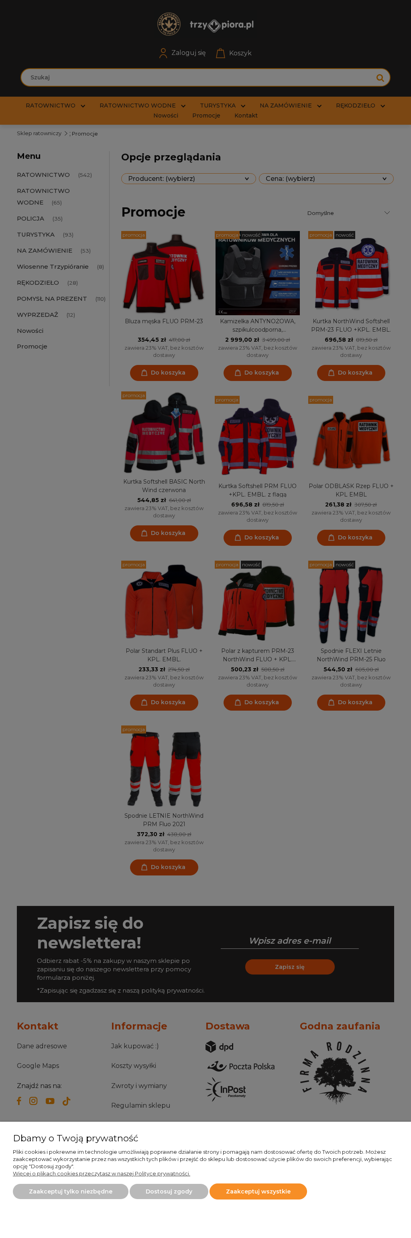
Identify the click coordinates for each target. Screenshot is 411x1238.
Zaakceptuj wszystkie (258, 1191)
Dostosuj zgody (169, 1191)
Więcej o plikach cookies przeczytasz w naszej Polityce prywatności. (101, 1173)
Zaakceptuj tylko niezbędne (70, 1191)
